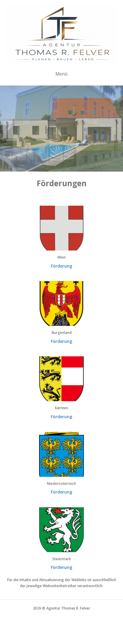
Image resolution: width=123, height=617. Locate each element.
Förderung (61, 266)
